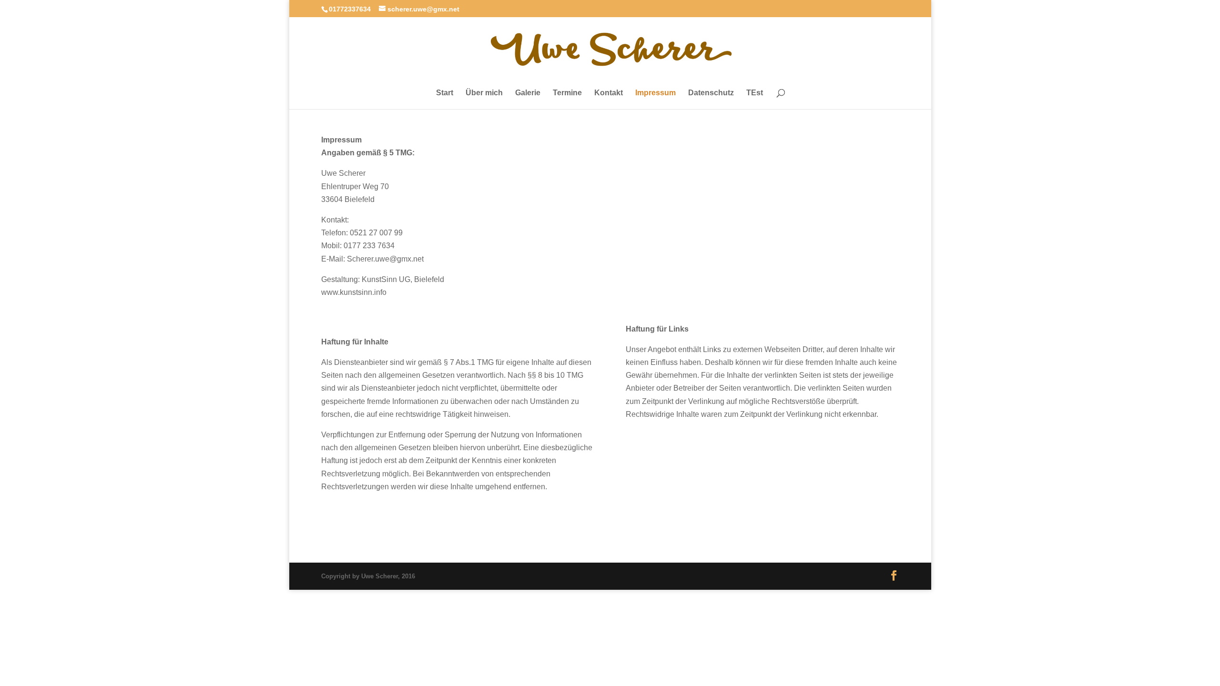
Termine (567, 93)
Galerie (527, 93)
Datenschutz (711, 93)
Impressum (655, 93)
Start (444, 93)
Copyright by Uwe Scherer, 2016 (368, 576)
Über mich (484, 93)
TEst (754, 93)
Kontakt (608, 93)
